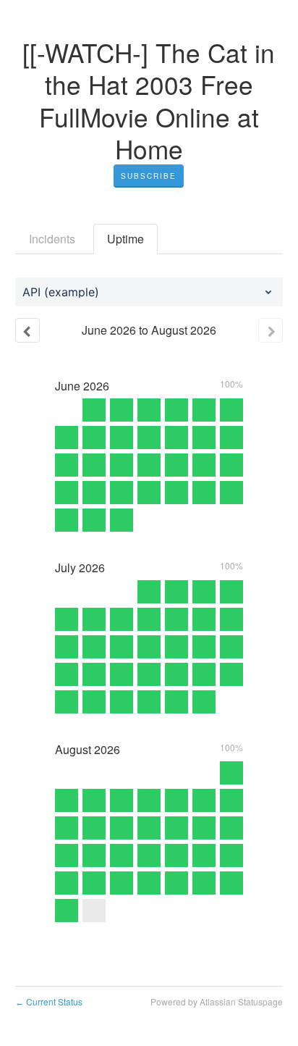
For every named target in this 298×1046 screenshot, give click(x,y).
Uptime (125, 238)
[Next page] (270, 330)
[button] (149, 176)
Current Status (48, 1001)
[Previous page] (27, 330)
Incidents (52, 238)
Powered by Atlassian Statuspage (216, 1001)
